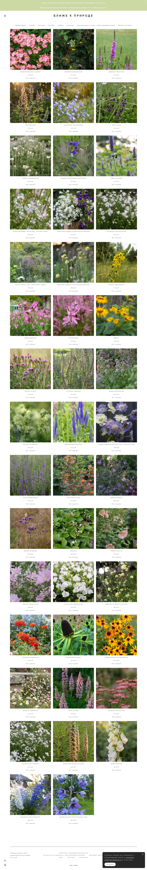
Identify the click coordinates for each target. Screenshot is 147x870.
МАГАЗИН (71, 857)
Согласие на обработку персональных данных (64, 855)
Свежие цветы (20, 25)
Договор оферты (97, 855)
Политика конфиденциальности (73, 853)
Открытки (70, 25)
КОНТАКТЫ (84, 857)
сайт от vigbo (74, 865)
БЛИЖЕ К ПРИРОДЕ (73, 15)
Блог (61, 857)
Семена (32, 25)
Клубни (60, 25)
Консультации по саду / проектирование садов (96, 25)
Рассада (41, 25)
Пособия (51, 25)
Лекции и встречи (125, 25)
